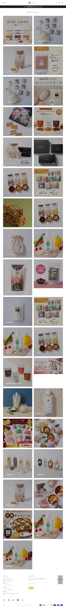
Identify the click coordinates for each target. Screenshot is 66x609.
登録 (31, 588)
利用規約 (5, 591)
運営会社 (5, 583)
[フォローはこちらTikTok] (13, 600)
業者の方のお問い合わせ (8, 581)
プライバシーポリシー (7, 585)
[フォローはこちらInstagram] (9, 600)
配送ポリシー (6, 587)
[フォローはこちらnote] (22, 600)
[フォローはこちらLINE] (18, 600)
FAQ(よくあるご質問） (7, 578)
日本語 (4, 605)
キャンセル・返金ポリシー (8, 589)
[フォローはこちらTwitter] (4, 600)
